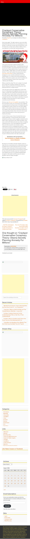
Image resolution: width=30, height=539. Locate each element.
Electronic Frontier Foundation (10, 445)
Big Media (5, 413)
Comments (4, 39)
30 (5, 486)
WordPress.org (8, 520)
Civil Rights (6, 416)
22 (24, 480)
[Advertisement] (15, 206)
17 (8, 480)
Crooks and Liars (7, 442)
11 (11, 478)
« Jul (4, 489)
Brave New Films (7, 434)
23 (5, 483)
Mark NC (9, 37)
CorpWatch (6, 441)
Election (5, 421)
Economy (5, 419)
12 (15, 478)
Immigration (13, 220)
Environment (6, 422)
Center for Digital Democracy (10, 436)
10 (8, 478)
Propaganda (20, 219)
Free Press (5, 425)
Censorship (6, 415)
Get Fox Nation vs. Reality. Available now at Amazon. (15, 139)
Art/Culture (6, 411)
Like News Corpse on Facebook (12, 449)
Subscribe (7, 506)
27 (18, 483)
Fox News (8, 220)
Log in (6, 516)
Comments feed (8, 519)
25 (11, 483)
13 (18, 478)
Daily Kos (5, 444)
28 (21, 483)
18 (11, 480)
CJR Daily (5, 439)
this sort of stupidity (13, 102)
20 (18, 480)
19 (15, 480)
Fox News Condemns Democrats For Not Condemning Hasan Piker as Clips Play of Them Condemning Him (13, 315)
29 (24, 483)
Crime (4, 418)
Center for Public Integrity (9, 438)
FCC (4, 424)
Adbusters (5, 431)
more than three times (7, 73)
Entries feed (7, 517)
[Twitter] (27, 2)
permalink (25, 220)
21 (21, 480)
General (15, 219)
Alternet (5, 433)
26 (15, 483)
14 (21, 478)
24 (8, 483)
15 (24, 478)
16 (5, 480)
